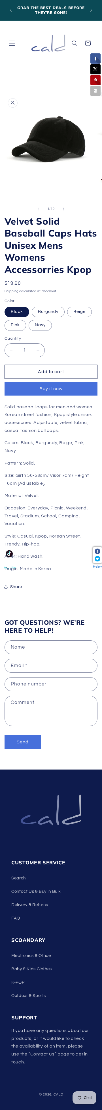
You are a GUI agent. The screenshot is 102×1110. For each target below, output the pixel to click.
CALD (58, 1094)
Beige (79, 312)
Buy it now (51, 388)
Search (18, 878)
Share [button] (16, 587)
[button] (11, 43)
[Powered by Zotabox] (95, 91)
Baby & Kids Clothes (31, 969)
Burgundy (48, 312)
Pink (15, 325)
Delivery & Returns (29, 905)
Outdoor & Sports (28, 996)
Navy (40, 325)
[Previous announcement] (11, 10)
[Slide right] (64, 209)
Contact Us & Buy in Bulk (36, 891)
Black (17, 312)
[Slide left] (38, 209)
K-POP (17, 982)
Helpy (97, 566)
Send (23, 742)
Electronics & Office (31, 956)
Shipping (12, 291)
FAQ (15, 918)
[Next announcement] (91, 10)
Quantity (13, 338)
